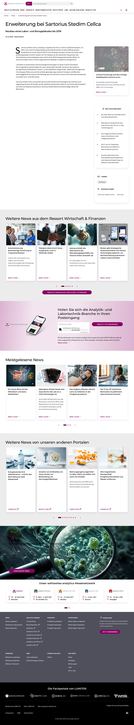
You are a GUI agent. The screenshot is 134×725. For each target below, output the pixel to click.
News (70, 657)
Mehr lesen (63, 343)
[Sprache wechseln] (126, 10)
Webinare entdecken (12, 657)
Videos (49, 657)
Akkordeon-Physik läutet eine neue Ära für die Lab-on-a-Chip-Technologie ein (112, 125)
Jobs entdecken (32, 657)
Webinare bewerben (12, 660)
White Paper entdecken (76, 621)
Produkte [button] (30, 10)
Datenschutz (28, 713)
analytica (29, 628)
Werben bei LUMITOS (13, 706)
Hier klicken (76, 330)
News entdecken (11, 621)
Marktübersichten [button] (43, 10)
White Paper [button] (58, 10)
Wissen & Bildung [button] (77, 10)
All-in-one (72, 671)
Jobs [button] (66, 10)
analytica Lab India (33, 635)
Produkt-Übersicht (54, 628)
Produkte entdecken (54, 621)
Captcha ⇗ (84, 332)
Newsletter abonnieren (107, 324)
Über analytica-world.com (47, 706)
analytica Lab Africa (33, 642)
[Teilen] (121, 10)
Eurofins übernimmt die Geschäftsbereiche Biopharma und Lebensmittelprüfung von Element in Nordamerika (112, 159)
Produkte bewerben (54, 625)
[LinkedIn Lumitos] (127, 713)
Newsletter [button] (90, 10)
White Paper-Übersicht (76, 628)
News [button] (22, 10)
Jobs (70, 667)
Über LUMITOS (29, 706)
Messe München (32, 625)
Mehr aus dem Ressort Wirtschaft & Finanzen (67, 292)
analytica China (32, 631)
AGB (18, 713)
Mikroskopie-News (22, 571)
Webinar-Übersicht (12, 664)
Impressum (9, 713)
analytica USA (31, 645)
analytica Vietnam (33, 638)
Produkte (71, 660)
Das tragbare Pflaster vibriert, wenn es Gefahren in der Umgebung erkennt (112, 136)
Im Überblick (31, 621)
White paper (72, 664)
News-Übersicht (11, 628)
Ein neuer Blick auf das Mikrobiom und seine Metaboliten (113, 115)
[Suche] (71, 4)
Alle (28, 4)
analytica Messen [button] (11, 10)
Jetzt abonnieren (109, 632)
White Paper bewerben (76, 625)
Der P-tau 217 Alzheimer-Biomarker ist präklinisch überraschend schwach (110, 146)
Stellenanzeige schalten (35, 660)
